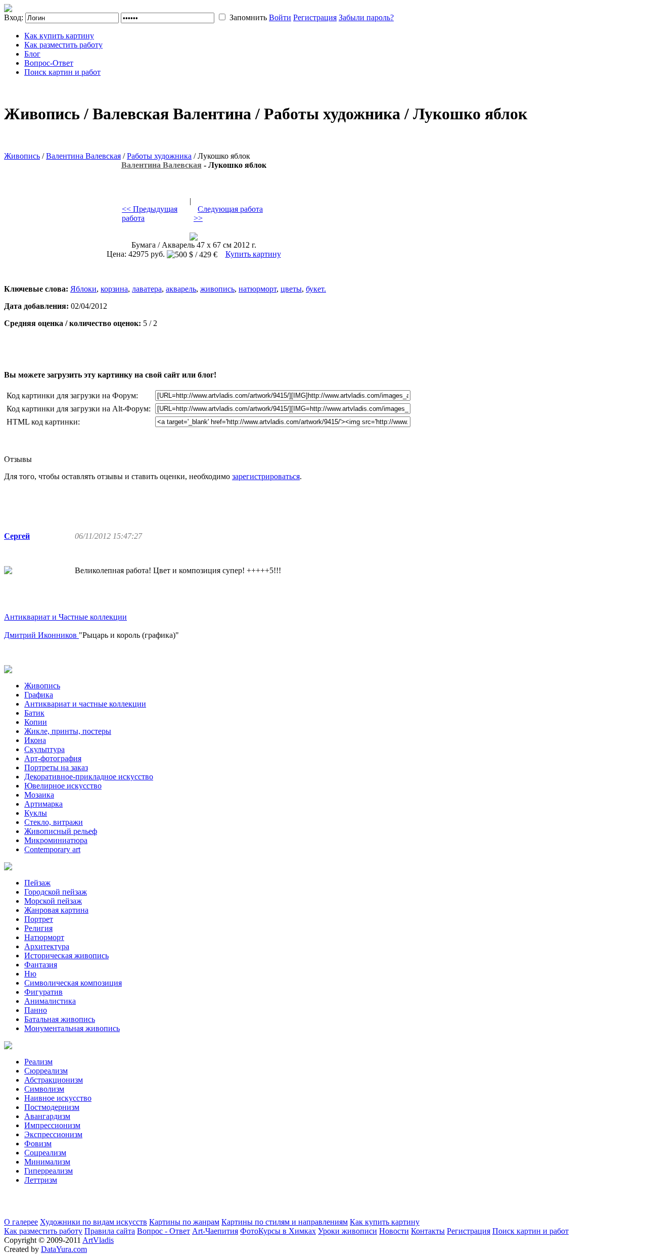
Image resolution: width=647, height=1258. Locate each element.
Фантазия (40, 964)
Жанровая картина (56, 910)
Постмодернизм (51, 1107)
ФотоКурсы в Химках (278, 1231)
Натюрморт (44, 937)
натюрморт (257, 289)
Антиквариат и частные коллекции (85, 704)
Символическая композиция (73, 983)
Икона (35, 740)
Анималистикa (50, 1001)
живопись (217, 289)
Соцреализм (45, 1152)
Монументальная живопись (72, 1028)
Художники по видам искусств (93, 1222)
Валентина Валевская (83, 156)
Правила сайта (109, 1231)
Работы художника (159, 156)
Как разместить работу (63, 44)
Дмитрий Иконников (41, 635)
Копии (35, 722)
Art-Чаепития (215, 1231)
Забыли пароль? (366, 17)
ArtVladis (98, 1240)
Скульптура (44, 749)
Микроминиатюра (55, 840)
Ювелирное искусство (63, 785)
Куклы (35, 813)
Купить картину (253, 254)
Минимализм (47, 1161)
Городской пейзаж (55, 892)
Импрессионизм (52, 1125)
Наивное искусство (57, 1098)
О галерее (21, 1222)
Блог (32, 54)
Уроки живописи (347, 1231)
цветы (291, 289)
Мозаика (39, 794)
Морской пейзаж (53, 901)
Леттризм (40, 1180)
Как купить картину (59, 35)
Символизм (44, 1089)
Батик (34, 713)
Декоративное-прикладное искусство (88, 776)
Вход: (13, 17)
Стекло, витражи (53, 822)
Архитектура (46, 946)
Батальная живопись (59, 1019)
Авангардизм (47, 1116)
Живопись (22, 156)
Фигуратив (43, 992)
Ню (30, 973)
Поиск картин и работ (62, 72)
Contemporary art (52, 849)
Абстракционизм (53, 1080)
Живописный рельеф (60, 831)
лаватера (147, 289)
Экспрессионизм (53, 1134)
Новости (394, 1231)
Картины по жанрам (184, 1222)
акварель (181, 289)
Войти (280, 17)
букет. (316, 289)
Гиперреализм (48, 1171)
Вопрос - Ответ (163, 1231)
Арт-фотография (52, 758)
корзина (114, 289)
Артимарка (43, 804)
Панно (35, 1010)
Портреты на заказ (56, 767)
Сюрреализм (46, 1070)
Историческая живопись (66, 955)
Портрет (38, 919)
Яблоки (83, 289)
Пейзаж (37, 882)
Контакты (428, 1231)
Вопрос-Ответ (48, 63)
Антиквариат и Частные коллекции (65, 617)
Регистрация (315, 17)
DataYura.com (64, 1249)
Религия (38, 928)
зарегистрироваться (266, 476)
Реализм (38, 1061)
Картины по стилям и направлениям (284, 1222)
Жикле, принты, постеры (67, 731)
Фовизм (38, 1143)
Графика (38, 694)
